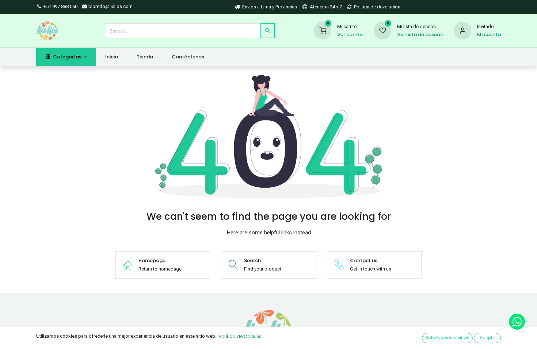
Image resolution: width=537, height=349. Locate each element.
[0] (322, 30)
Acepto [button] (487, 337)
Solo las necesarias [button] (447, 337)
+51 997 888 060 (59, 6)
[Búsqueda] (267, 30)
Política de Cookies (240, 336)
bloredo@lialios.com (110, 6)
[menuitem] (111, 57)
